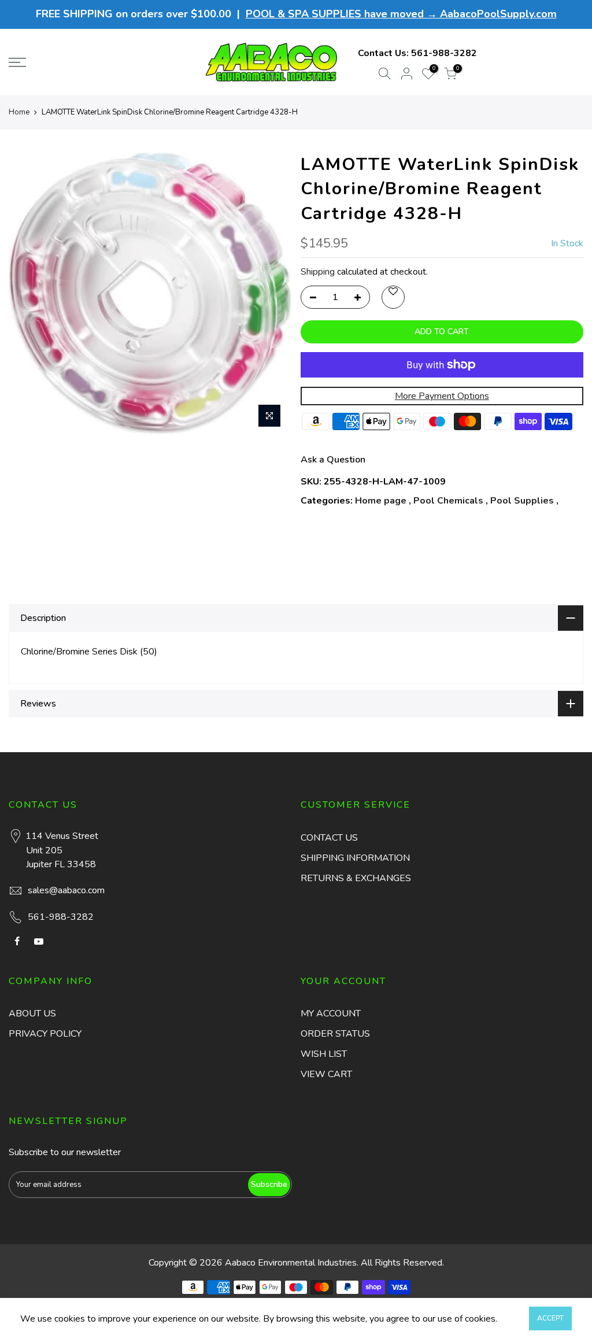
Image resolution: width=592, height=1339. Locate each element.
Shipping (318, 271)
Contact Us (329, 837)
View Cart (326, 1074)
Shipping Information (355, 858)
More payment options (442, 396)
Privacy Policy (45, 1033)
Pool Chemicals (448, 500)
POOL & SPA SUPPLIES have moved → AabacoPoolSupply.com (401, 14)
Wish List (324, 1054)
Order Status (335, 1033)
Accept (550, 1318)
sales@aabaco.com (66, 890)
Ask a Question (333, 459)
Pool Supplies (522, 500)
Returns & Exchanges (356, 878)
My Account (331, 1013)
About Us (32, 1013)
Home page (380, 500)
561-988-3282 (444, 53)
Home (19, 112)
